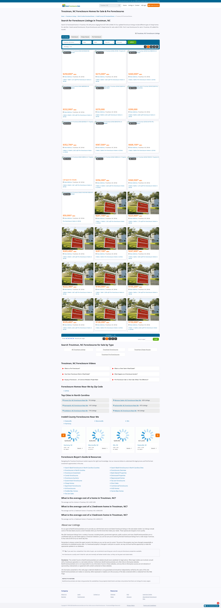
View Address (68, 77)
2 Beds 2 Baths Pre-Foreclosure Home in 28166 (141, 150)
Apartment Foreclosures (73, 486)
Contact (137, 5)
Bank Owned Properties (119, 473)
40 (71, 338)
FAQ (128, 594)
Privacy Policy (131, 605)
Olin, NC (115, 445)
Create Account (154, 5)
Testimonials (81, 597)
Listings (130, 5)
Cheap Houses (85, 37)
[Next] (157, 46)
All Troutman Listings (78, 350)
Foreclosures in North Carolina (75, 470)
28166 (67, 391)
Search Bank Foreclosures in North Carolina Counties (82, 468)
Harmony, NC (68, 445)
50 (73, 338)
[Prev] (145, 46)
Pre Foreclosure (96, 37)
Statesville (68, 421)
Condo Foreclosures (71, 475)
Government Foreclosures (73, 481)
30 (68, 338)
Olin (128, 421)
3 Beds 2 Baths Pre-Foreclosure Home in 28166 (109, 150)
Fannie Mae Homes (117, 491)
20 (66, 338)
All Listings (65, 37)
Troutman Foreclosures (110, 350)
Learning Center (147, 594)
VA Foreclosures (70, 488)
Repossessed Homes (118, 478)
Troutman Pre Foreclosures (110, 354)
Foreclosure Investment (72, 473)
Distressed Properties (118, 475)
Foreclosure (74, 37)
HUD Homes (115, 488)
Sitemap (112, 594)
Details (79, 448)
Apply (132, 42)
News (112, 597)
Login (144, 5)
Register (63, 597)
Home (125, 5)
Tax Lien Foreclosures (118, 481)
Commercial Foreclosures (119, 486)
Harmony (68, 424)
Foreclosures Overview (118, 470)
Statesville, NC (142, 445)
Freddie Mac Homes (71, 491)
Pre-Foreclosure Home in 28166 (72, 221)
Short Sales (115, 483)
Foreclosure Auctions (72, 478)
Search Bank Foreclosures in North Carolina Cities (127, 468)
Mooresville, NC (93, 445)
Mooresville (99, 421)
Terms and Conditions (149, 605)
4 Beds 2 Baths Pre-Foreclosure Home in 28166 (141, 79)
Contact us (96, 594)
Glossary (129, 597)
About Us (64, 594)
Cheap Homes (69, 483)
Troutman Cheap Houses (142, 350)
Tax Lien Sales (69, 494)
